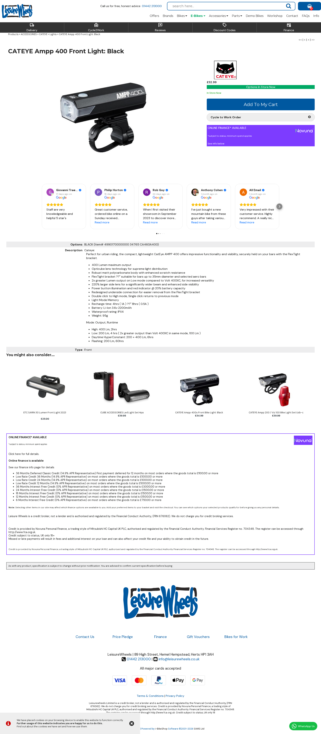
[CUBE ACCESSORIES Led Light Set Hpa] (122, 409)
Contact (292, 16)
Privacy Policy (175, 696)
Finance (289, 27)
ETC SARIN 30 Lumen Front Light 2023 (44, 412)
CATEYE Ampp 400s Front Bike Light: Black (199, 412)
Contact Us (85, 636)
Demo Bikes (254, 16)
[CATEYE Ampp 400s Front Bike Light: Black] (199, 409)
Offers (154, 16)
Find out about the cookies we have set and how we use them (52, 726)
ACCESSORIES (29, 34)
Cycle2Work (96, 27)
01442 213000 (152, 6)
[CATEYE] (225, 78)
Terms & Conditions (150, 696)
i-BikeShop (161, 728)
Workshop (275, 16)
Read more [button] (102, 222)
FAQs (305, 16)
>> (313, 40)
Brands (168, 16)
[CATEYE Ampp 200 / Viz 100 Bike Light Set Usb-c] (276, 409)
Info (316, 16)
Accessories (217, 16)
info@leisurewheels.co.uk (179, 659)
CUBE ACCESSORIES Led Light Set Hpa (122, 412)
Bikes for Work (236, 636)
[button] (42, 206)
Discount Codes (225, 27)
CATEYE (43, 34)
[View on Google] (50, 192)
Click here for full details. (24, 454)
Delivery (32, 27)
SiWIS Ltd (199, 728)
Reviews (160, 27)
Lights (53, 34)
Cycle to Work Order (226, 117)
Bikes (181, 16)
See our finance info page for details (31, 467)
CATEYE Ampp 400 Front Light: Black (79, 34)
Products (13, 34)
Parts (236, 16)
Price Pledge (123, 636)
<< (300, 40)
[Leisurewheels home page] (17, 11)
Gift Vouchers (198, 636)
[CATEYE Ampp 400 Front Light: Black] (105, 118)
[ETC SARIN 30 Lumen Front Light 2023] (45, 409)
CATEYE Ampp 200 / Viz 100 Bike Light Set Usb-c (276, 412)
